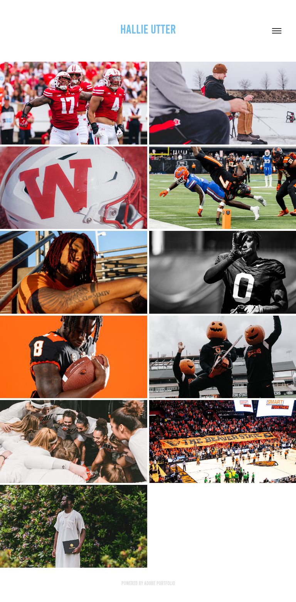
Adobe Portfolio (159, 583)
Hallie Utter (148, 29)
